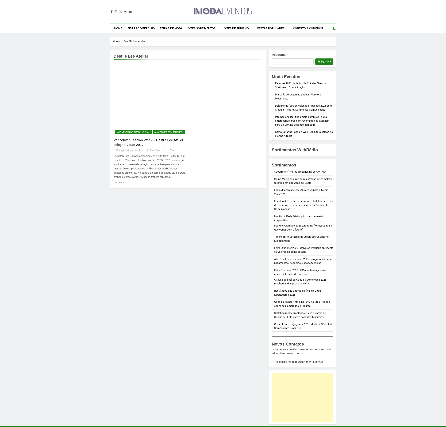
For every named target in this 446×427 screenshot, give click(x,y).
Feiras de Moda (171, 28)
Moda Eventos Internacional (134, 132)
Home (118, 28)
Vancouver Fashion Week (168, 132)
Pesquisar (279, 55)
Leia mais (119, 182)
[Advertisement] (302, 397)
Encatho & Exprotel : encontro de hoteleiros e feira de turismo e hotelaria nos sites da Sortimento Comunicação (303, 205)
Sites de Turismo (236, 28)
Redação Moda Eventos (129, 150)
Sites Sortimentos (202, 28)
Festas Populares (270, 28)
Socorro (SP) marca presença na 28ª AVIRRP (300, 171)
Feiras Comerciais (141, 28)
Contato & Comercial (309, 28)
